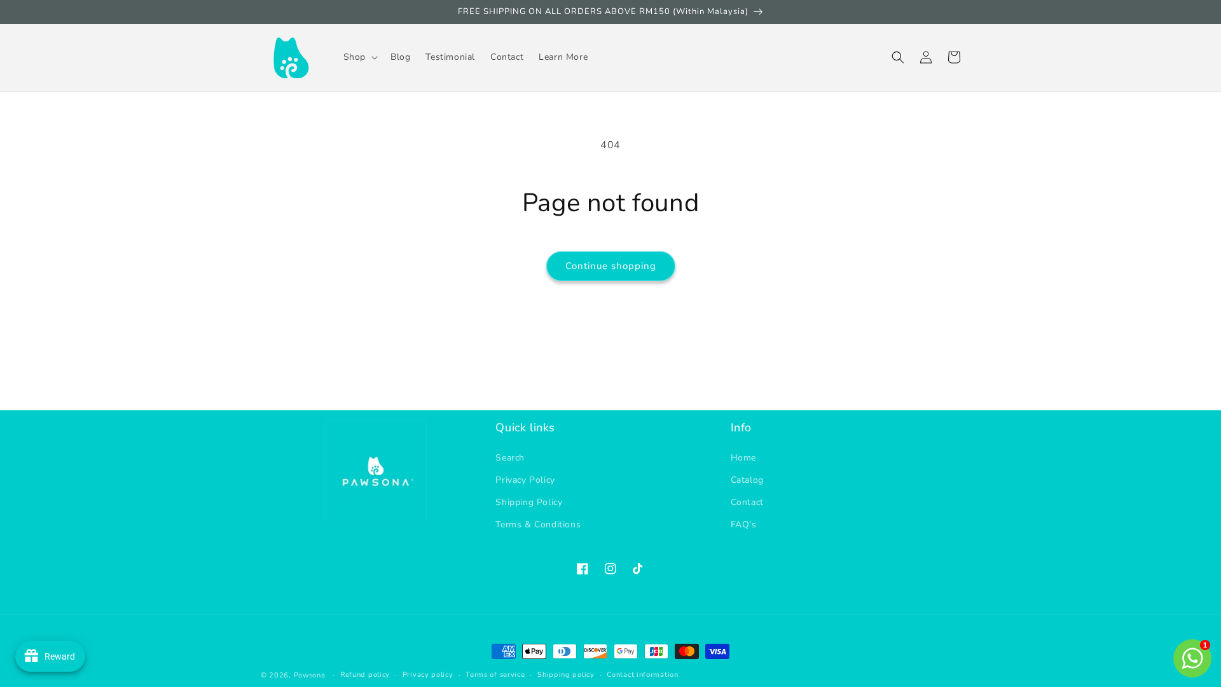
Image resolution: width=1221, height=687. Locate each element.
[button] (359, 57)
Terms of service (495, 674)
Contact (747, 502)
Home (743, 458)
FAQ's (744, 524)
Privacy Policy (525, 480)
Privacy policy (428, 674)
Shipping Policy (528, 502)
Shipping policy (566, 674)
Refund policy (365, 674)
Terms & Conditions (538, 524)
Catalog (747, 480)
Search (510, 458)
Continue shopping (610, 266)
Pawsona (310, 675)
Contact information (642, 674)
